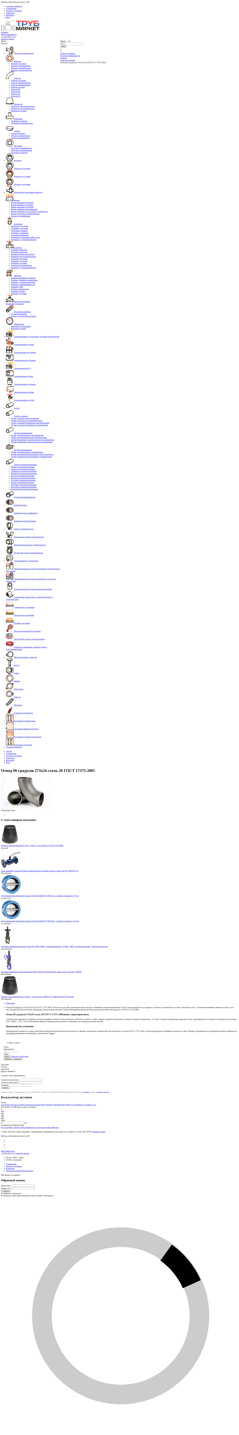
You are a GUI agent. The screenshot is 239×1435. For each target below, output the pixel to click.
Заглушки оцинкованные (21, 150)
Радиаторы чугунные (22, 745)
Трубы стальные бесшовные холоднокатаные (30, 423)
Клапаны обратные (19, 250)
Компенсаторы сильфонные (25, 513)
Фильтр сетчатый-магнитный (23, 316)
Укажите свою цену (9, 1082)
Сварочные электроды (23, 713)
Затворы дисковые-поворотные (24, 280)
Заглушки (17, 146)
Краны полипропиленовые (22, 482)
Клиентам (10, 13)
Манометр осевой (18, 329)
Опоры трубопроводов (23, 529)
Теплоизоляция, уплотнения (25, 561)
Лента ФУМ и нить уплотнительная (28, 639)
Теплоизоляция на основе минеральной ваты (32, 589)
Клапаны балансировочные (22, 254)
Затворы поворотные (20, 289)
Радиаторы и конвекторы (24, 721)
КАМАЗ (49, 1105)
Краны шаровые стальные (22, 205)
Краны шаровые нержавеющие (24, 209)
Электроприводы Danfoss (24, 360)
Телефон (4, 1085)
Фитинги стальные (21, 168)
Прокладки (18, 689)
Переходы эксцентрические (22, 109)
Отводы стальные (18, 80)
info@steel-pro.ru (8, 1151)
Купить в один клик (20, 1056)
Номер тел (6, 1188)
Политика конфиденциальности (19, 1171)
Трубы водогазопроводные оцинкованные (29, 437)
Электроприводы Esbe (23, 376)
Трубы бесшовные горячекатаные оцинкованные (32, 442)
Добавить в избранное (13, 1059)
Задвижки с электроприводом (23, 240)
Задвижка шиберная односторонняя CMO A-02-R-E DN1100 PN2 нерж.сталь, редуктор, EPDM (41, 972)
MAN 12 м (91, 1105)
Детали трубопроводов (23, 53)
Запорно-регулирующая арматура (27, 192)
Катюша (31, 1105)
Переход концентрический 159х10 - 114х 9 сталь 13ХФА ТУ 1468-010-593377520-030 (37, 997)
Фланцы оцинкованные (21, 68)
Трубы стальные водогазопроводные (26, 421)
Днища (16, 131)
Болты (16, 665)
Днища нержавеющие (20, 138)
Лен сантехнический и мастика (27, 631)
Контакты (10, 15)
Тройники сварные (19, 121)
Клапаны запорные (19, 252)
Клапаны (17, 248)
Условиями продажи (102, 1092)
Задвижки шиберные (20, 235)
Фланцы (17, 61)
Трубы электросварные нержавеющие (27, 452)
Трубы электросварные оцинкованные (27, 435)
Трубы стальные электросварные (25, 418)
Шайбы (16, 681)
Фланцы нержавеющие (20, 66)
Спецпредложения (14, 6)
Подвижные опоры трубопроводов (28, 537)
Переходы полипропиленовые (24, 474)
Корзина (4, 32)
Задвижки (17, 224)
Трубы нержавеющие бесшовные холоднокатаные (32, 454)
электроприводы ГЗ (22, 368)
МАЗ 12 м (70, 1105)
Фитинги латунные (21, 184)
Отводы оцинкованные (21, 83)
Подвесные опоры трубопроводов (28, 553)
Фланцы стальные (18, 64)
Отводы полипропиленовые (23, 469)
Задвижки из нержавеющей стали (25, 237)
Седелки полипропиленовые (23, 480)
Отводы (17, 78)
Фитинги (17, 160)
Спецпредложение (14, 747)
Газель (3, 1105)
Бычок (38, 1105)
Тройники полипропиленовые (24, 471)
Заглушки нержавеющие (21, 148)
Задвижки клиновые (19, 233)
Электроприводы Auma (23, 344)
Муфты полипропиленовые (22, 467)
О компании (11, 8)
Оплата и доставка (14, 11)
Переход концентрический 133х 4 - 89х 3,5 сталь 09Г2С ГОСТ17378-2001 (32, 845)
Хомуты (17, 697)
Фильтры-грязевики (22, 312)
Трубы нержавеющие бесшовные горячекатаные (31, 457)
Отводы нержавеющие (20, 85)
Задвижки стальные (19, 231)
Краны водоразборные (20, 216)
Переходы (17, 104)
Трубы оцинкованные (22, 433)
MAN (63, 1105)
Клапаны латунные (19, 259)
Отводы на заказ (18, 87)
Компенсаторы (20, 505)
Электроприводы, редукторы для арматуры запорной (36, 337)
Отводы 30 (15, 96)
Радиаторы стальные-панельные (27, 737)
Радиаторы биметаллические (25, 729)
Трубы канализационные (24, 497)
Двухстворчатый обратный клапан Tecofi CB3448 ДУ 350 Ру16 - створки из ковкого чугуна (40, 921)
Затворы (17, 276)
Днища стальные (18, 133)
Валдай (10, 1105)
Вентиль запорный (21, 301)
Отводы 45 (15, 94)
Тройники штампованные (22, 123)
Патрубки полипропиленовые (24, 487)
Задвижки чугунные (19, 226)
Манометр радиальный (20, 326)
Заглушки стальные (19, 153)
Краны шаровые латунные (22, 203)
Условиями (85, 1092)
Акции (9, 751)
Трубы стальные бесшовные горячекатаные (29, 425)
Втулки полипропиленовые (22, 476)
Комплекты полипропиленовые (24, 489)
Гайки (16, 673)
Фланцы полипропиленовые (23, 478)
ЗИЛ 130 (23, 1105)
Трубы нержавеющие (22, 450)
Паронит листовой (21, 623)
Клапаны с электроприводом (23, 268)
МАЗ (43, 1105)
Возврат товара (98, 1132)
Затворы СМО (17, 287)
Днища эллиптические (20, 136)
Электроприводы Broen (23, 392)
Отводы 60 (15, 92)
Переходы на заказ (19, 111)
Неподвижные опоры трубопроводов (29, 545)
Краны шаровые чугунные (22, 207)
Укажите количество (9, 1080)
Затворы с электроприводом (23, 282)
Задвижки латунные (19, 228)
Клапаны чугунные (19, 261)
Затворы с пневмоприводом (23, 285)
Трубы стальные (20, 416)
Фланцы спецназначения (21, 70)
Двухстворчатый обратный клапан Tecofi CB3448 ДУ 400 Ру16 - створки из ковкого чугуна (40, 896)
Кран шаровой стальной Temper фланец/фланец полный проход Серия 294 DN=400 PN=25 (39, 871)
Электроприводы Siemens (24, 384)
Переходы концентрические (23, 106)
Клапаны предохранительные (23, 256)
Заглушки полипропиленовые (23, 485)
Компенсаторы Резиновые (24, 521)
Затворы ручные (18, 291)
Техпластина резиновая (23, 615)
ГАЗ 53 (17, 1105)
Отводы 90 (15, 89)
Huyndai (57, 1105)
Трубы (16, 408)
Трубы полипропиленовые (25, 465)
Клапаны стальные (19, 263)
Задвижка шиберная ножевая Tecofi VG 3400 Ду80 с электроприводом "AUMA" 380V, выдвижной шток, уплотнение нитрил (54, 946)
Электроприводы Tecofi (23, 400)
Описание (10, 1003)
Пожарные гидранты (15, 304)
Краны (16, 200)
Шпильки (17, 705)
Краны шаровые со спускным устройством (29, 211)
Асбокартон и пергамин (23, 607)
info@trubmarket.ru (9, 34)
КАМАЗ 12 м (81, 1105)
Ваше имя (6, 1186)
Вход (8, 17)
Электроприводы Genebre (24, 352)
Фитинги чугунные (22, 176)
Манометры (18, 324)
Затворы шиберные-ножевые (23, 278)
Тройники (18, 119)
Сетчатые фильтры (19, 314)
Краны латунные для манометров (25, 214)
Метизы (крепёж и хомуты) (25, 657)
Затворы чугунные (19, 294)
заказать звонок (7, 39)
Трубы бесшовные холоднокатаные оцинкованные (32, 440)
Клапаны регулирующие (21, 265)
